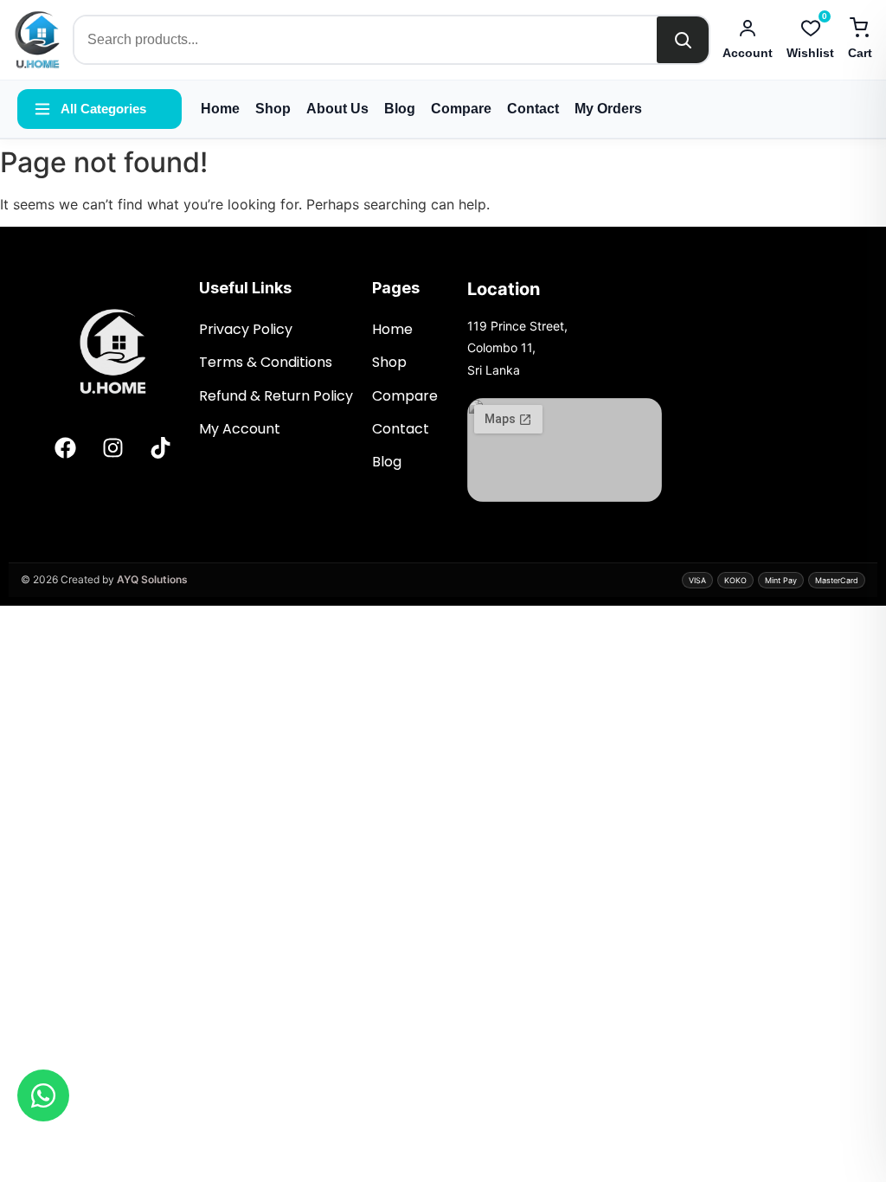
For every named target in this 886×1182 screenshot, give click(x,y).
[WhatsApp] (43, 1095)
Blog (399, 108)
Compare (461, 108)
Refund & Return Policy (276, 396)
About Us (337, 108)
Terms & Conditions (267, 362)
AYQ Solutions (152, 579)
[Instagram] (112, 447)
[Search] (683, 39)
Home (220, 108)
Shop (273, 108)
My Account (241, 429)
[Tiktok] (160, 447)
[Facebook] (65, 447)
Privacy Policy (245, 329)
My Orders (608, 108)
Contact (533, 108)
